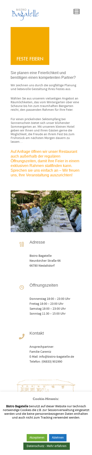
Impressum (64, 443)
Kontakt (47, 443)
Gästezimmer (29, 443)
